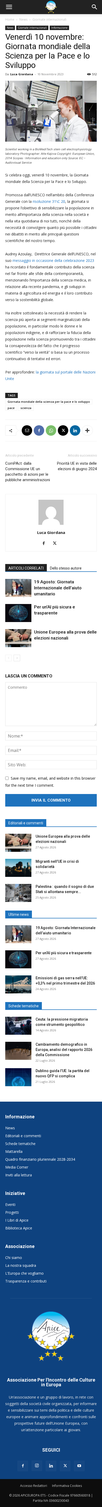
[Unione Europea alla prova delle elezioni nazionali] (18, 638)
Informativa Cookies (67, 1485)
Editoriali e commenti (23, 1135)
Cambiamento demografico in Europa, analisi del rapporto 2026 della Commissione (64, 1049)
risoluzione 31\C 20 (49, 201)
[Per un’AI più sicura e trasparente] (18, 613)
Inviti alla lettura (18, 1174)
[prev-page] (8, 658)
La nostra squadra (20, 1265)
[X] (63, 430)
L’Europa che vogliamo (24, 1273)
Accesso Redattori (33, 1485)
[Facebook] (39, 430)
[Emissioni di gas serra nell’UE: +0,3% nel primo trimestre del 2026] (18, 984)
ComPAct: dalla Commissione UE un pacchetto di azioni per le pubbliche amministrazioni (27, 471)
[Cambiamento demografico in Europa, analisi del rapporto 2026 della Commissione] (18, 1051)
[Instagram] (37, 1465)
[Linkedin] (75, 430)
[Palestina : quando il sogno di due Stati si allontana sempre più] (18, 893)
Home (9, 19)
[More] (87, 430)
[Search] (94, 7)
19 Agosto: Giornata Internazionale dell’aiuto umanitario (58, 587)
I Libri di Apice (17, 1220)
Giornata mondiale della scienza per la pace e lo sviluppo (49, 402)
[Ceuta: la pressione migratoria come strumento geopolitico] (18, 1026)
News (23, 19)
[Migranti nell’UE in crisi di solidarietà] (18, 868)
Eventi (10, 1204)
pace (11, 408)
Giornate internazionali (49, 19)
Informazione (59, 28)
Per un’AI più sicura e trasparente (64, 953)
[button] (9, 7)
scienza (25, 408)
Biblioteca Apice (18, 1228)
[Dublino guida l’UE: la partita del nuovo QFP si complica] (18, 1077)
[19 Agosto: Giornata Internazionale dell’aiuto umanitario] (18, 588)
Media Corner (16, 1167)
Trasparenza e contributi (26, 1281)
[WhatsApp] (51, 430)
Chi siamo (13, 1257)
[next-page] (17, 658)
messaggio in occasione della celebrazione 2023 (53, 260)
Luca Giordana (21, 74)
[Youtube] (79, 1466)
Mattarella (13, 1151)
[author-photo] (51, 524)
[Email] (27, 430)
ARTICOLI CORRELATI (26, 568)
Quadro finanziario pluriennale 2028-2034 (40, 1159)
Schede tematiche (20, 1143)
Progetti (12, 1212)
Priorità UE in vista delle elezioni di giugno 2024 (77, 466)
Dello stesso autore (66, 568)
